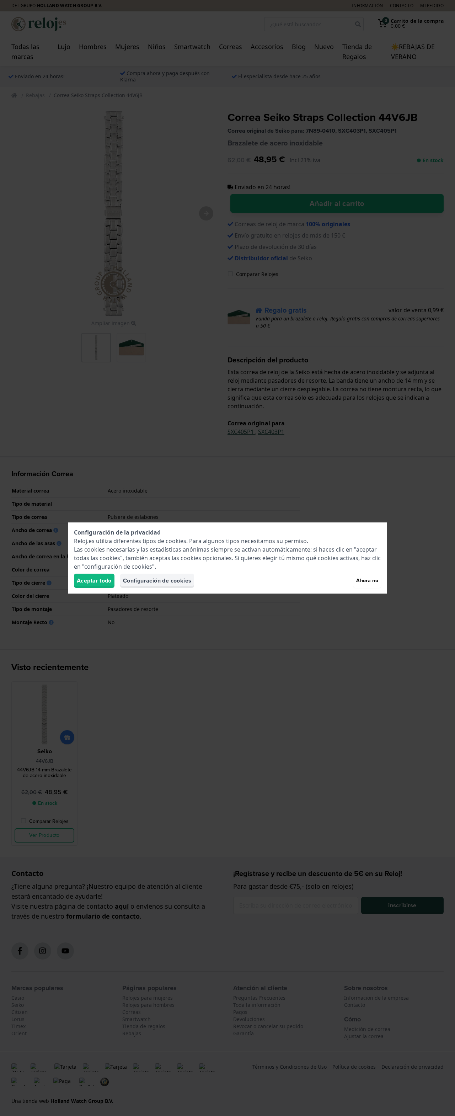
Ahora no (367, 580)
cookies (176, 541)
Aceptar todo (94, 580)
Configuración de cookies (157, 580)
